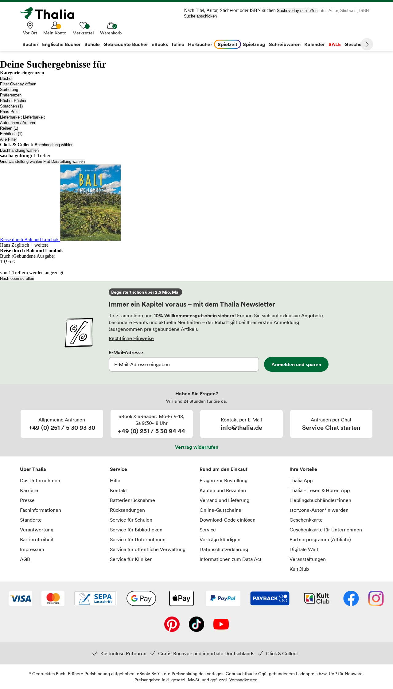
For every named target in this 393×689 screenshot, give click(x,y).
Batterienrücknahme (132, 500)
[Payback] (270, 599)
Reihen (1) (9, 128)
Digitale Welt (304, 549)
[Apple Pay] (181, 599)
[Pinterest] (172, 625)
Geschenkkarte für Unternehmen (326, 530)
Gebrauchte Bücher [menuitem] (125, 44)
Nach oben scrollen (17, 278)
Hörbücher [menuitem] (200, 44)
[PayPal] (223, 599)
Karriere (29, 490)
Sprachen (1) (11, 106)
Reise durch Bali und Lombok (30, 239)
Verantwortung (36, 530)
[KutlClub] (316, 599)
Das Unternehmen (40, 480)
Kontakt (118, 490)
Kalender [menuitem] (314, 44)
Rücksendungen (127, 510)
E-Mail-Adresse (126, 352)
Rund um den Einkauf (223, 469)
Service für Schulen (131, 520)
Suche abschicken (200, 16)
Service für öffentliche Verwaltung (147, 549)
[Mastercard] (52, 599)
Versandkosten (243, 680)
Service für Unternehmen (137, 539)
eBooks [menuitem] (160, 44)
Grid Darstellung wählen (21, 161)
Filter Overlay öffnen (18, 84)
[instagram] (376, 599)
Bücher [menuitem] (30, 44)
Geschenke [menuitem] (357, 44)
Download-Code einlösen (227, 520)
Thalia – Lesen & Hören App (320, 490)
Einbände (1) (11, 133)
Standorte (31, 520)
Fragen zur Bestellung (223, 480)
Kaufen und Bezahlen (223, 490)
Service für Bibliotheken (136, 530)
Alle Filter (8, 139)
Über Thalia (33, 469)
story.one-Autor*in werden (319, 510)
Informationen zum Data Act (231, 559)
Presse (27, 500)
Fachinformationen (40, 510)
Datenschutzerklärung (224, 549)
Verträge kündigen (220, 539)
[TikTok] (196, 625)
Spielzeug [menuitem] (254, 44)
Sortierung (9, 89)
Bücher (6, 78)
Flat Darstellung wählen (64, 161)
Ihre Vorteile (303, 469)
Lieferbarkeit (11, 117)
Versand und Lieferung (224, 500)
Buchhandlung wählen (54, 145)
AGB (25, 559)
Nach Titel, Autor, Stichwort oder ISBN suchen (230, 10)
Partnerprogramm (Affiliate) (320, 539)
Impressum (32, 549)
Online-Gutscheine (220, 510)
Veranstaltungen (308, 559)
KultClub (299, 569)
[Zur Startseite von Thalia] (50, 13)
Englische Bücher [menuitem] (61, 44)
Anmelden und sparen (296, 364)
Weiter (367, 44)
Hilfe (115, 480)
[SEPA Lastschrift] (95, 599)
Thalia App (301, 480)
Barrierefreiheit (37, 539)
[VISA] (20, 599)
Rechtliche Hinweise (131, 338)
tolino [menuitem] (178, 44)
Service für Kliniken (131, 559)
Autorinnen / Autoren (18, 122)
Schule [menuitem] (92, 44)
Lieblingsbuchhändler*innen (320, 500)
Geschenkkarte (306, 520)
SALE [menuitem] (335, 44)
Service (118, 469)
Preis (4, 111)
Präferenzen (10, 95)
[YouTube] (221, 625)
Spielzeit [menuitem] (227, 44)
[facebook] (351, 599)
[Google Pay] (141, 599)
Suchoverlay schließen (297, 10)
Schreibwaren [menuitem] (285, 44)
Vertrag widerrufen (196, 447)
